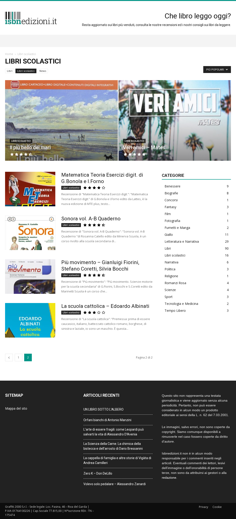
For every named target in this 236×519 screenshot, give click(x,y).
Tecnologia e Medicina (181, 303)
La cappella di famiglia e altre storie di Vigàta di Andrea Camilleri (117, 460)
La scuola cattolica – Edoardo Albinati (105, 306)
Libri (9, 71)
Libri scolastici (26, 71)
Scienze (170, 290)
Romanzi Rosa (175, 283)
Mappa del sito (16, 408)
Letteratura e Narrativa (182, 241)
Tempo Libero (175, 310)
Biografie (171, 193)
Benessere (172, 186)
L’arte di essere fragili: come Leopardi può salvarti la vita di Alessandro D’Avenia (113, 432)
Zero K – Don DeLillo (97, 473)
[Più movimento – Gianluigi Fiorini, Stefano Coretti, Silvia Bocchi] (30, 276)
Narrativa (171, 262)
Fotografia (172, 221)
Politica (170, 269)
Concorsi (171, 200)
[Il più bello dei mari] (61, 129)
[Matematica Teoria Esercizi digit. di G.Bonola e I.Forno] (30, 189)
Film (168, 214)
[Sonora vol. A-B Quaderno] (30, 233)
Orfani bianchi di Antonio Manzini (107, 420)
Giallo (169, 234)
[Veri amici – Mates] (174, 129)
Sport (169, 296)
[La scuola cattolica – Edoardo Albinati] (30, 320)
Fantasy (170, 207)
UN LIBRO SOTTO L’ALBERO (103, 409)
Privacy (203, 507)
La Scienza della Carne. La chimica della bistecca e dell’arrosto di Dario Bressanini (113, 446)
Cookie (217, 507)
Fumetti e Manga (177, 227)
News (42, 71)
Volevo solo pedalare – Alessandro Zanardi (114, 484)
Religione (171, 276)
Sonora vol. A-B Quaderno (91, 219)
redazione (169, 477)
